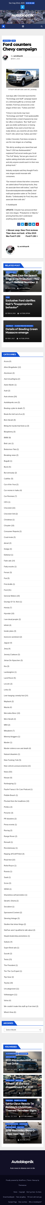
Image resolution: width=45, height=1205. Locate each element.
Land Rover (8, 678)
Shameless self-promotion (14, 895)
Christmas (8, 520)
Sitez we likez (22, 1202)
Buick (6, 467)
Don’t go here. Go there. (34, 1192)
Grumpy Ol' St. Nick (11, 602)
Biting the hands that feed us (15, 426)
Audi (6, 391)
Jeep (6, 649)
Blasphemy (8, 432)
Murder (7, 742)
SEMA (6, 889)
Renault (7, 842)
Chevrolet (6, 40)
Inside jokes (8, 631)
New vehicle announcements (15, 766)
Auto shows (8, 396)
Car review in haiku (11, 490)
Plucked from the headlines (24, 325)
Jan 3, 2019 (11, 1140)
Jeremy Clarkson (10, 654)
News (6, 772)
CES (6, 502)
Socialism (8, 907)
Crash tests (8, 537)
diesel (6, 543)
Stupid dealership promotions (15, 936)
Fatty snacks (9, 567)
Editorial (7, 555)
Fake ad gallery (21, 1197)
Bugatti (7, 461)
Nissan (7, 778)
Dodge (6, 549)
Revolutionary (9, 848)
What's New (8, 1012)
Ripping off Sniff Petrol (13, 854)
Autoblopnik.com (10, 402)
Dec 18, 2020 (12, 1116)
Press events (9, 825)
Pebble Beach (9, 795)
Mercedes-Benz (11, 272)
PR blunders (9, 819)
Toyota (6, 983)
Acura (6, 361)
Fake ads (7, 561)
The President (9, 965)
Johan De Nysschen (12, 660)
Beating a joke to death (13, 408)
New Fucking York (11, 760)
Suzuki (6, 954)
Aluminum (8, 373)
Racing (7, 830)
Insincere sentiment (11, 637)
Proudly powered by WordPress (16, 1180)
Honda (6, 608)
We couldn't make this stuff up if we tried (20, 1006)
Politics (7, 807)
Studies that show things (13, 924)
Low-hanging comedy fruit (14, 696)
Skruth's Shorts (10, 901)
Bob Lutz (7, 443)
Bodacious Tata (10, 449)
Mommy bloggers (11, 737)
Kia (5, 666)
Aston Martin (9, 385)
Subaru (7, 942)
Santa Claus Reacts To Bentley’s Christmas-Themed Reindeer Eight (20, 1107)
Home (15, 1192)
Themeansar (22, 1185)
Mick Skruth (8, 719)
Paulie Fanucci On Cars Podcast (17, 789)
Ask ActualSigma (10, 379)
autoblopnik (18, 56)
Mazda (6, 707)
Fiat (5, 578)
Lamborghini (9, 672)
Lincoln (7, 684)
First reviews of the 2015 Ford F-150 (32, 233)
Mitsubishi (8, 731)
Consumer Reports (11, 531)
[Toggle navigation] (23, 26)
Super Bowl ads (10, 948)
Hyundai (7, 613)
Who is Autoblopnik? (35, 1202)
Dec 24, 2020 (12, 1093)
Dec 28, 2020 (12, 1069)
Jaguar (6, 643)
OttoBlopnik (26, 1093)
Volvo (6, 1000)
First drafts (8, 584)
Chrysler (7, 525)
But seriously (9, 473)
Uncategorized (10, 989)
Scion (6, 883)
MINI (6, 725)
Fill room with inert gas (34, 1197)
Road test (8, 860)
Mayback (7, 701)
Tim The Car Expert (11, 971)
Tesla (6, 959)
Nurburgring (8, 783)
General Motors (10, 596)
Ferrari (6, 572)
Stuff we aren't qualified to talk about (18, 930)
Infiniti (6, 625)
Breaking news (10, 455)
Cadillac (7, 479)
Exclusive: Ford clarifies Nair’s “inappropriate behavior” (20, 304)
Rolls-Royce (9, 866)
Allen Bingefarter (10, 367)
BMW (6, 438)
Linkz (6, 690)
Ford (13, 40)
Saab (6, 877)
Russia (7, 871)
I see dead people (11, 619)
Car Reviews (9, 496)
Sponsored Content (11, 912)
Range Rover (9, 836)
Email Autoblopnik (8, 1197)
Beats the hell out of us (13, 414)
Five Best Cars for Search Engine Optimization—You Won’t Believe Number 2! (22, 279)
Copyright (22, 1192)
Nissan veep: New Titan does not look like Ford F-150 (15, 233)
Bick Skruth (8, 420)
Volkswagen (9, 995)
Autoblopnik (22, 15)
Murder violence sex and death (16, 748)
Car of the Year (10, 484)
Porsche (7, 813)
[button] (41, 26)
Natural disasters (10, 754)
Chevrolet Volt (9, 514)
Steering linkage (10, 918)
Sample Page (12, 1202)
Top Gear (7, 977)
